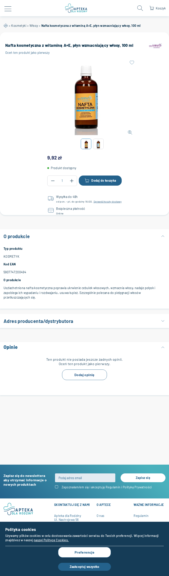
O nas (101, 516)
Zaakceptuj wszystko (84, 567)
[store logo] (76, 8)
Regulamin (113, 487)
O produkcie (17, 236)
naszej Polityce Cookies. (51, 540)
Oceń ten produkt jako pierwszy (27, 52)
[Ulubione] (131, 62)
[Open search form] (140, 8)
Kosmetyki (18, 25)
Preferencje (84, 552)
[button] (86, 144)
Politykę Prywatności (137, 487)
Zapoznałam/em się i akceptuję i (107, 487)
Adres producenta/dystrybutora (38, 321)
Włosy (33, 25)
